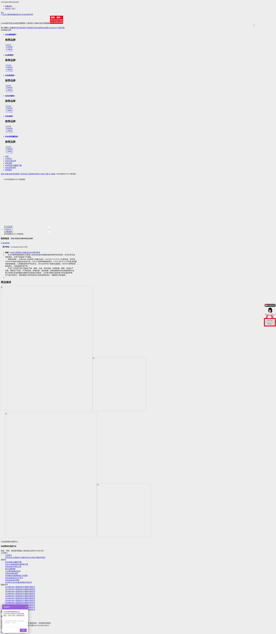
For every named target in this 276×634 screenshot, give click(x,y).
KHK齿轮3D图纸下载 (13, 165)
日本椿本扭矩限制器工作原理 (16, 576)
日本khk (36, 28)
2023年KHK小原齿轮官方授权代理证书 (20, 603)
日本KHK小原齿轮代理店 (30, 174)
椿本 (13, 28)
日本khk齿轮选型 (11, 573)
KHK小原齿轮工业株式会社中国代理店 (25, 252)
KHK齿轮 (22, 28)
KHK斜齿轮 (9, 75)
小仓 (10, 28)
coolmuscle (52, 28)
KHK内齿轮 (9, 96)
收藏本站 (8, 6)
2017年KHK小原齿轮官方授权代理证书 (20, 589)
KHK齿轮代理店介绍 (13, 566)
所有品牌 (8, 163)
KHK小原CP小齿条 (48, 174)
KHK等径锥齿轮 (11, 136)
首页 (7, 156)
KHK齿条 (9, 116)
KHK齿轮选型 (10, 168)
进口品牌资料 (10, 569)
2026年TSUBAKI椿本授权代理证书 (18, 582)
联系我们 (8, 170)
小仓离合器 (60, 28)
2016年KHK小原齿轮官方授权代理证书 (20, 587)
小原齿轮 (29, 28)
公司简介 (8, 159)
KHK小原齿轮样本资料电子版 (16, 564)
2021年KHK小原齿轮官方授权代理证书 (20, 598)
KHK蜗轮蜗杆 (10, 34)
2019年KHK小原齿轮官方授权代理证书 (20, 594)
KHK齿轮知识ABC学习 (14, 578)
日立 (17, 28)
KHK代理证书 (10, 161)
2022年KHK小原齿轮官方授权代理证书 (20, 600)
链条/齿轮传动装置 (12, 174)
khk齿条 (45, 28)
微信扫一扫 (9, 8)
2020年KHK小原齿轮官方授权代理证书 (20, 596)
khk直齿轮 (9, 55)
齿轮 (40, 28)
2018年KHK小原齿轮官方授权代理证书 (20, 591)
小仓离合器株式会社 (13, 571)
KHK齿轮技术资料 (12, 580)
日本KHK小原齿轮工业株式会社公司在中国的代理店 (25, 557)
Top (2, 12)
